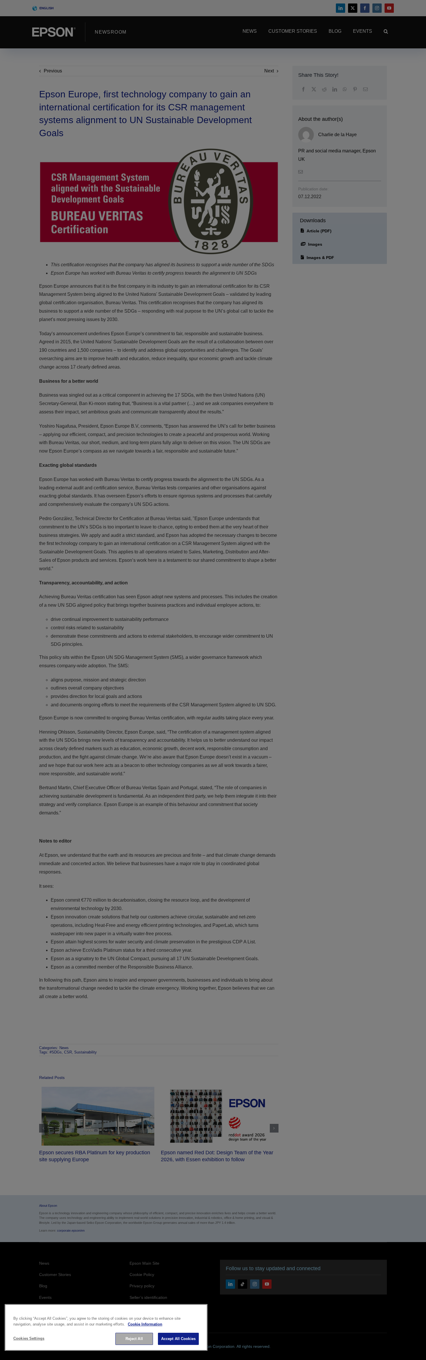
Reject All (134, 1339)
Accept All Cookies (178, 1339)
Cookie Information (145, 1324)
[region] (106, 1327)
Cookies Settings (28, 1338)
